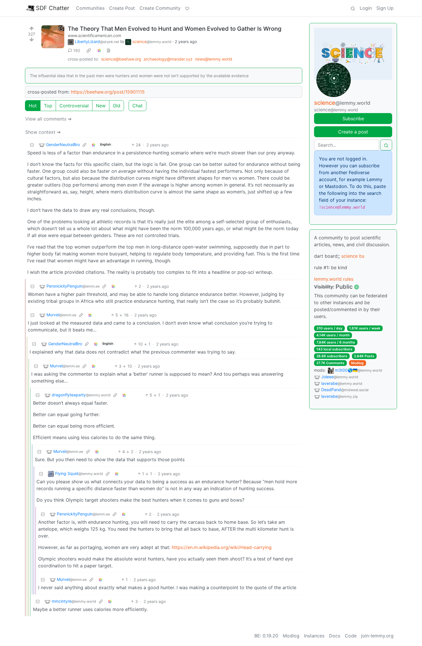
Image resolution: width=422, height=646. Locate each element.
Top (48, 105)
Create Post (122, 8)
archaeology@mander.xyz (168, 59)
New (101, 105)
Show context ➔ (43, 132)
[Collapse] (31, 144)
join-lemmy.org (377, 636)
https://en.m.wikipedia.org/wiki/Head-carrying (222, 547)
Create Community (160, 8)
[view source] (108, 50)
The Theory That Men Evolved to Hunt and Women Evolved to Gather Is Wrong (174, 28)
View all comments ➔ (48, 119)
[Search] (352, 8)
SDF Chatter (52, 8)
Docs (334, 636)
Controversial (74, 105)
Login (366, 8)
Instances (314, 636)
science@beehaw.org (121, 59)
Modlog (357, 363)
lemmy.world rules (333, 279)
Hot (33, 105)
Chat (137, 105)
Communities (90, 8)
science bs (352, 256)
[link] (89, 50)
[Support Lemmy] (187, 8)
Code (351, 636)
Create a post (353, 132)
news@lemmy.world (213, 59)
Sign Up (385, 8)
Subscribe (353, 118)
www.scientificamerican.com (94, 35)
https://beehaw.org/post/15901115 (108, 92)
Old (116, 105)
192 (76, 50)
